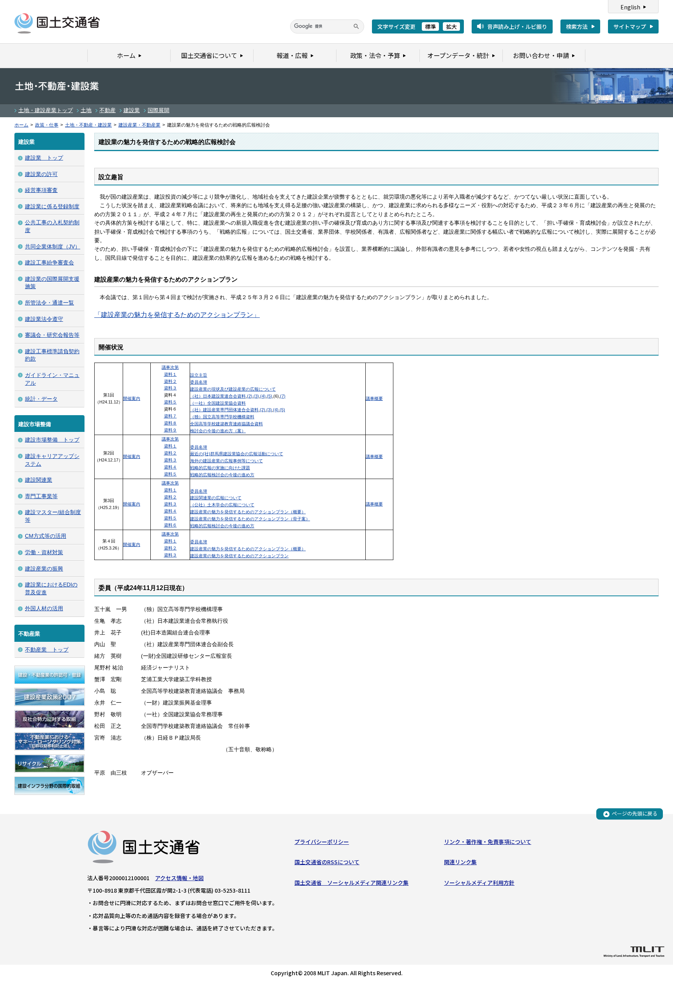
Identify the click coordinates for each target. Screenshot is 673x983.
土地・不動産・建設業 (88, 125)
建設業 (131, 110)
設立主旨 (198, 375)
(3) (256, 396)
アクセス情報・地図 (179, 878)
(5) (269, 396)
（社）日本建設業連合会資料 (218, 396)
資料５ (170, 402)
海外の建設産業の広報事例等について (226, 460)
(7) (282, 396)
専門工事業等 (41, 496)
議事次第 (170, 367)
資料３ (170, 388)
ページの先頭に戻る (634, 813)
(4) (263, 396)
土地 (86, 110)
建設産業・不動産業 (139, 125)
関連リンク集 (460, 862)
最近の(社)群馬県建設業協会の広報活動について (236, 453)
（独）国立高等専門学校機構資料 (222, 416)
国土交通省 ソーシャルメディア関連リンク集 (351, 882)
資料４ (170, 467)
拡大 (451, 26)
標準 (430, 26)
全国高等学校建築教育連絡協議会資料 (226, 423)
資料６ (170, 525)
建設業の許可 (41, 174)
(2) (249, 396)
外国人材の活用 (44, 608)
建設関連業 (38, 480)
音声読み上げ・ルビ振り (517, 26)
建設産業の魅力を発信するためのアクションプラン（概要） (248, 511)
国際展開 (158, 110)
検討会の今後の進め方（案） (218, 430)
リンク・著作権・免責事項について (487, 842)
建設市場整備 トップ (52, 440)
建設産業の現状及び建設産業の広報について (233, 389)
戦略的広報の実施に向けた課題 (220, 467)
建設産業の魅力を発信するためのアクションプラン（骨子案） (250, 518)
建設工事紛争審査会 (49, 262)
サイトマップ (629, 26)
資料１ (170, 374)
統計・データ (41, 399)
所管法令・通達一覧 (49, 302)
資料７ (170, 416)
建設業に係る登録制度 (52, 206)
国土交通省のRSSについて (326, 862)
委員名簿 (198, 382)
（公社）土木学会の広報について (222, 504)
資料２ (170, 381)
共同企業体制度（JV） (52, 246)
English (630, 7)
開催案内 (131, 398)
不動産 (107, 110)
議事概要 (374, 398)
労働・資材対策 (44, 552)
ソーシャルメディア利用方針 (479, 882)
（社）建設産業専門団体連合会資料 (224, 409)
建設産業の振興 (44, 568)
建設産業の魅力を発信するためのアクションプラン (239, 555)
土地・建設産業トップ (45, 110)
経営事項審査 (41, 190)
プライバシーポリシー (321, 842)
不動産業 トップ (47, 650)
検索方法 (577, 26)
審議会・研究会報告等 (52, 335)
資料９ (170, 430)
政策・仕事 (46, 125)
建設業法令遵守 (44, 319)
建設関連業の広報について (215, 497)
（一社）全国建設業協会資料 (218, 403)
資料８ (170, 423)
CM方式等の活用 (45, 536)
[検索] (356, 26)
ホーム (21, 125)
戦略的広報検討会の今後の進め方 (222, 474)
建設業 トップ (44, 158)
